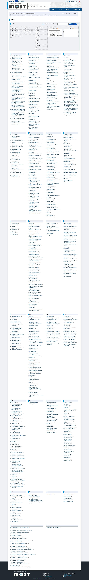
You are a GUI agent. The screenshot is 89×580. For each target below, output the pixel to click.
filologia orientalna (51, 171)
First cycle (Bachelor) (15, 28)
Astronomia (32, 118)
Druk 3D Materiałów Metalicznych (16, 160)
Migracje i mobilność (34, 372)
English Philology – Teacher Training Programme (34, 181)
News (53, 9)
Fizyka (49, 212)
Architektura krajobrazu (34, 100)
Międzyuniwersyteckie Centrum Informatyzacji (41, 578)
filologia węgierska (51, 192)
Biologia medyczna (51, 86)
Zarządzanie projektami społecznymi (19, 552)
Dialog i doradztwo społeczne (18, 140)
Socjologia (67, 414)
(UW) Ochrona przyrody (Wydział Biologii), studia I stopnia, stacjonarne (18, 98)
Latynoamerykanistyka (17, 316)
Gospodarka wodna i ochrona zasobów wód (70, 176)
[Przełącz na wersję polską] (79, 1)
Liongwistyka (15, 331)
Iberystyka (31, 223)
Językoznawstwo (50, 233)
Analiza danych (32, 75)
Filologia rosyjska (51, 181)
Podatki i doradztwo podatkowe (18, 426)
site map (65, 574)
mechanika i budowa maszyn (35, 339)
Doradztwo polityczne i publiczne (16, 154)
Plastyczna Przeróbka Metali (18, 425)
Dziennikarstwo (15, 162)
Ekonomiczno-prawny (34, 163)
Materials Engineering (34, 333)
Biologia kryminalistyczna (52, 84)
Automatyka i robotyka (34, 122)
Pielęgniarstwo (15, 423)
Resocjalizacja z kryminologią (53, 414)
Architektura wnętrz (33, 104)
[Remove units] (63, 32)
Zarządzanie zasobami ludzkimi (18, 560)
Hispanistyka (15, 224)
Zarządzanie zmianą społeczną (18, 562)
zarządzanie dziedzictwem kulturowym (20, 537)
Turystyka (14, 512)
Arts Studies (32, 114)
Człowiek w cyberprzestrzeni (70, 91)
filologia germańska (51, 150)
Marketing (31, 326)
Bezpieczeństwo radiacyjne (53, 72)
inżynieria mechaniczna (34, 290)
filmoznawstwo (50, 136)
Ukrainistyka (32, 493)
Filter (71, 24)
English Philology (33, 178)
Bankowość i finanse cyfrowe (53, 57)
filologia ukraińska (51, 190)
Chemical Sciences (68, 68)
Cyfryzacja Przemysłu (69, 90)
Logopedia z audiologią (17, 349)
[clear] (76, 24)
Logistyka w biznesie (16, 343)
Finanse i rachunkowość (52, 207)
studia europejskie (68, 437)
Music (31, 382)
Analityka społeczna (33, 74)
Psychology (14, 476)
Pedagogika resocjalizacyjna (18, 414)
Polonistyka (14, 441)
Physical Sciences (16, 420)
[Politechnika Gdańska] (55, 32)
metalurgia (32, 357)
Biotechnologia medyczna (52, 95)
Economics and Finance (34, 137)
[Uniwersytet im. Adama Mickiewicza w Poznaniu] (55, 35)
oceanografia (67, 316)
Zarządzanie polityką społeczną (18, 551)
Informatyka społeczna (34, 251)
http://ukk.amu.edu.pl (48, 576)
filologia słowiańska (51, 187)
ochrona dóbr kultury (69, 318)
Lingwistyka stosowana (17, 326)
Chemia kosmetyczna (69, 59)
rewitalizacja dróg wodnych (53, 419)
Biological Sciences (51, 88)
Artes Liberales (32, 111)
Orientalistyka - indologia (69, 337)
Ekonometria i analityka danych (36, 158)
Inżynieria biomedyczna (34, 273)
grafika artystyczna (68, 180)
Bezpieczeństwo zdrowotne (53, 75)
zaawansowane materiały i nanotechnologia (21, 527)
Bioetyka (49, 78)
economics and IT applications (36, 139)
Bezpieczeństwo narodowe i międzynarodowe (52, 70)
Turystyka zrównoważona (17, 519)
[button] (9, 1)
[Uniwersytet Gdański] (55, 34)
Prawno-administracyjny (17, 446)
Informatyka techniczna (34, 254)
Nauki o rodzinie (51, 326)
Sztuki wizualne (68, 460)
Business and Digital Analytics (53, 101)
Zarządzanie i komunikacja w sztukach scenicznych (22, 540)
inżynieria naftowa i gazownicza (36, 295)
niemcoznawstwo (51, 330)
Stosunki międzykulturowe (70, 423)
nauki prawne (49, 344)
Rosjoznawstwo (50, 426)
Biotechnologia (50, 94)
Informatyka (32, 242)
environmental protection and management (35, 188)
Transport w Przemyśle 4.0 (17, 510)
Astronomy (32, 119)
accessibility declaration (68, 575)
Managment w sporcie (34, 325)
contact (65, 576)
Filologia (49, 137)
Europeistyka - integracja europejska (34, 203)
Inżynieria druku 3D (33, 277)
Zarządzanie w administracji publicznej (20, 557)
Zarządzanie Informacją (17, 541)
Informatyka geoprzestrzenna (35, 245)
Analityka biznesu (33, 66)
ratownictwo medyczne (52, 408)
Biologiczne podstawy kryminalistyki (51, 90)
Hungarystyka (15, 232)
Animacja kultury (33, 80)
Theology (14, 505)
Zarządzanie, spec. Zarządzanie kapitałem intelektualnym (24, 554)
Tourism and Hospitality (17, 507)
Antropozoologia (33, 90)
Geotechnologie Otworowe (70, 164)
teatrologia (14, 493)
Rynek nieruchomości (51, 432)
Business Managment (52, 109)
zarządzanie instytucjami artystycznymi (20, 543)
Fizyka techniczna (51, 217)
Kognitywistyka (68, 224)
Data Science (15, 134)
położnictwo (14, 443)
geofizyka (66, 141)
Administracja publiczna (34, 57)
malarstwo (31, 316)
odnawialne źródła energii (70, 326)
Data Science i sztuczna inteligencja (16, 137)
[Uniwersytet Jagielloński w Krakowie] (55, 36)
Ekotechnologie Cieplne (34, 165)
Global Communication (69, 169)
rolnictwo (49, 423)
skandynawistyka (68, 405)
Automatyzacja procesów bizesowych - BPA (34, 128)
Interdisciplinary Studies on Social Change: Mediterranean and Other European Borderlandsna (36, 259)
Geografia (67, 143)
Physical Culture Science (17, 418)
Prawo (14, 449)
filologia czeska (50, 147)
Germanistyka (67, 167)
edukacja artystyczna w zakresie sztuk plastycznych (35, 144)
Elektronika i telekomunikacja (35, 169)
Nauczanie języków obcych (53, 318)
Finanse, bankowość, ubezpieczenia (51, 199)
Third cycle (13, 35)
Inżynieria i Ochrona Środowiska (36, 284)
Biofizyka (49, 80)
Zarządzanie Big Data (16, 533)
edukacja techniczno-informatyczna (33, 150)
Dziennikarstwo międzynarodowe (16, 176)
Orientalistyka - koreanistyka (70, 342)
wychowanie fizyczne (69, 501)
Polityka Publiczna (16, 438)
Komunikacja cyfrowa (69, 230)
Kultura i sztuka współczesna (70, 267)
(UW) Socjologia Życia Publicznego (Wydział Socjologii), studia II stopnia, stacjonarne (18, 102)
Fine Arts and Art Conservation (53, 209)
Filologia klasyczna (51, 160)
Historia (14, 226)
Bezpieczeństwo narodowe (53, 67)
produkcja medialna (16, 454)
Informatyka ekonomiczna (35, 243)
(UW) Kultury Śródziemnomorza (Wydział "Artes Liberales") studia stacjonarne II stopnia (18, 106)
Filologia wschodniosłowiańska (53, 195)
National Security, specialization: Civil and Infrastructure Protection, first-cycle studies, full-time (54, 336)
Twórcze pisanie (15, 521)
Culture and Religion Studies (70, 84)
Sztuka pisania (67, 457)
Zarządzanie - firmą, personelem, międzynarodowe (22, 530)
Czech (38, 33)
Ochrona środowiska (69, 322)
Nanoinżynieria (50, 316)
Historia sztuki (15, 229)
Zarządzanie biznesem (17, 535)
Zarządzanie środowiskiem (17, 555)
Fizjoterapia (49, 210)
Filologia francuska (51, 148)
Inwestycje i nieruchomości (35, 269)
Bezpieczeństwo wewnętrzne (53, 73)
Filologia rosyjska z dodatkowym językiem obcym (53, 184)
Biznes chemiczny (51, 97)
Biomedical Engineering (52, 92)
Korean (38, 40)
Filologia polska (50, 174)
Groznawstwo (67, 181)
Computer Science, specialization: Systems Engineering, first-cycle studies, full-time (71, 109)
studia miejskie (67, 442)
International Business (34, 267)
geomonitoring (67, 161)
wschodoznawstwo (68, 499)
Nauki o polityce (50, 325)
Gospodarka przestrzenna (70, 174)
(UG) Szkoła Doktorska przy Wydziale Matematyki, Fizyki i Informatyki (17, 64)
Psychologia (15, 474)
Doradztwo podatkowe (17, 152)
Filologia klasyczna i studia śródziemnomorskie (52, 163)
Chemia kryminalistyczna (69, 60)
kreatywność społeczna (69, 253)
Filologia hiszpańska (51, 157)
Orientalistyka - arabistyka (70, 334)
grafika (66, 178)
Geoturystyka (67, 166)
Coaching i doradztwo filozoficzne (68, 73)
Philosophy (14, 417)
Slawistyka (67, 407)
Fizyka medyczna (51, 215)
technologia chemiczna (17, 495)
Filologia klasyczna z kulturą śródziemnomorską (52, 165)
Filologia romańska (51, 177)
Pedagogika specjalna (17, 415)
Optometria (67, 328)
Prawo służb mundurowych (18, 452)
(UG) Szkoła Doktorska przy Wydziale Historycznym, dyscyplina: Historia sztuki (17, 60)
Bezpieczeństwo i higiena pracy (53, 59)
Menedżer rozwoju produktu (35, 355)
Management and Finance (35, 318)
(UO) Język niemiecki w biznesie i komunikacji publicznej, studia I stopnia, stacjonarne (18, 82)
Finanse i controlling (51, 204)
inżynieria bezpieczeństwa (35, 272)
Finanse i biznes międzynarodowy (51, 202)
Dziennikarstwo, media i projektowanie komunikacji (17, 173)
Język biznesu (50, 224)
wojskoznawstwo (68, 498)
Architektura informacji (34, 98)
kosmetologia (67, 247)
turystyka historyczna (16, 513)
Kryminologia (67, 261)
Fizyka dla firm (50, 214)
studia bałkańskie (68, 434)
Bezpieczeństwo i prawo (52, 60)
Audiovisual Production (34, 121)
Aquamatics (32, 92)
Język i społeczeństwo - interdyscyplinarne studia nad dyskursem (53, 228)
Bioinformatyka (50, 81)
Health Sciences (15, 223)
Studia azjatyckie (68, 432)
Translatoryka (15, 509)
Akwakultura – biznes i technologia (33, 63)
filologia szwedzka (51, 189)
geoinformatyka (68, 155)
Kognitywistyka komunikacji (70, 226)
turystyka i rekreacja (16, 515)
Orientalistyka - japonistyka (70, 341)
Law (13, 318)
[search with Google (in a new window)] (74, 24)
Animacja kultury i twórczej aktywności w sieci (34, 82)
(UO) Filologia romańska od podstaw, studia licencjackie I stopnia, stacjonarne (17, 74)
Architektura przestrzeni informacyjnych (34, 102)
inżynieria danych (33, 275)
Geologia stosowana (68, 160)
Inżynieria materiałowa (34, 289)
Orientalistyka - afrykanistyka (70, 333)
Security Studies (68, 402)
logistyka (14, 338)
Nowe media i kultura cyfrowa (53, 331)
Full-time (26, 28)
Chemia (66, 57)
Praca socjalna (15, 444)
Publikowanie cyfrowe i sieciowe (19, 477)
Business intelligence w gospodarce (51, 104)
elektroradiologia (33, 171)
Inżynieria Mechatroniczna (35, 292)
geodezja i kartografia (69, 137)
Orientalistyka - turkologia (70, 347)
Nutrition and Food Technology (53, 333)
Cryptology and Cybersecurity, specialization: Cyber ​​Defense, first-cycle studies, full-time (70, 114)
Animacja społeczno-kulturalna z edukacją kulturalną (35, 85)
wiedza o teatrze (68, 496)
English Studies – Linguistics (35, 183)
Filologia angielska (51, 139)
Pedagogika (15, 402)
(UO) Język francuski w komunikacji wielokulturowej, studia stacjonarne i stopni (18, 78)
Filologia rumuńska (51, 186)
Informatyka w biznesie (34, 256)
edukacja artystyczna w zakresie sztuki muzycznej (35, 147)
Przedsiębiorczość (16, 467)
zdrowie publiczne (16, 565)
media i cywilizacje (33, 348)
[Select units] (63, 31)
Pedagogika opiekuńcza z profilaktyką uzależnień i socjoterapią (17, 405)
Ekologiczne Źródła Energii (35, 155)
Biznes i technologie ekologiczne (54, 98)
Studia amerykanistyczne (69, 428)
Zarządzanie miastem (16, 544)
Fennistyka (49, 134)
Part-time (26, 33)
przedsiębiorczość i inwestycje (18, 468)
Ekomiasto (31, 157)
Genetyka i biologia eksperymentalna (68, 135)
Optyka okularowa (68, 330)
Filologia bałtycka (51, 141)
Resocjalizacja (50, 413)
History (14, 231)
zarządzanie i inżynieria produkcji (19, 538)
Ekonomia (32, 160)
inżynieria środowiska (34, 302)
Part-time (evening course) (29, 30)
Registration (76, 9)
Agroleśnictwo (32, 60)
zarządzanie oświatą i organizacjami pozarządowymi (23, 549)
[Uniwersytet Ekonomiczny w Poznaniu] (55, 33)
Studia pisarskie (68, 443)
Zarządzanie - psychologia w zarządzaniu (20, 532)
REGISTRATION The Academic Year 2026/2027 (39, 6)
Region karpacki (50, 409)
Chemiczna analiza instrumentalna (68, 70)
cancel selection (74, 13)
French (38, 35)
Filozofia (49, 197)
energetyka (32, 174)
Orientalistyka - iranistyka (70, 339)
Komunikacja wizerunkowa (70, 239)
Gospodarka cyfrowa (69, 171)
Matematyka (32, 328)
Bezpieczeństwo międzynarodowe (51, 65)
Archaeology (32, 93)
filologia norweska (51, 169)
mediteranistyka (33, 351)
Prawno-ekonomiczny (16, 447)
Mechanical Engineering (34, 336)
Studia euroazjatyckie (69, 436)
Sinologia (66, 404)
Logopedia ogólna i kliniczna (18, 348)
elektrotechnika (32, 172)
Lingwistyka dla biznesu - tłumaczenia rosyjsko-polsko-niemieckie (17, 324)
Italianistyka (32, 307)
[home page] (10, 17)
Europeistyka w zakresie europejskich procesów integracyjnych (34, 206)
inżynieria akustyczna (34, 270)
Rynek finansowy (50, 431)
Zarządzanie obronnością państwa (19, 546)
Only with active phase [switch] (50, 24)
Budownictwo (50, 100)
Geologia (66, 156)
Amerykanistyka (33, 65)
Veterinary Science (51, 493)
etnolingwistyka (33, 190)
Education (32, 140)
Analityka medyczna (33, 72)
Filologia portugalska (51, 175)
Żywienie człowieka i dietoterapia (54, 527)
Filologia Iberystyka (51, 159)
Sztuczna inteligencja (69, 454)
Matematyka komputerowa (35, 330)
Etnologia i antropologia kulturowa (34, 194)
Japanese (38, 38)
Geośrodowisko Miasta (69, 163)
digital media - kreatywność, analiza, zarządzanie (17, 147)
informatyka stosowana (34, 253)
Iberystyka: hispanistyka (34, 226)
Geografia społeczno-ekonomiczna (68, 148)
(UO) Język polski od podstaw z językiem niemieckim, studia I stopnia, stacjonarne (18, 86)
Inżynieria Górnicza (33, 278)
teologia (14, 504)
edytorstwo (32, 152)
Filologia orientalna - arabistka (53, 172)
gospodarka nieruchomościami (71, 172)
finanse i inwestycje (51, 206)
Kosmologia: (67, 248)
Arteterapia (32, 113)
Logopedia (14, 346)
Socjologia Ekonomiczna (69, 416)
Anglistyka (31, 78)
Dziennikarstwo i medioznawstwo (15, 167)
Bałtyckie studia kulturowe (52, 55)
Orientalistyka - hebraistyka (70, 336)
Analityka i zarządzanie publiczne (33, 70)
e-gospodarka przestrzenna (35, 154)
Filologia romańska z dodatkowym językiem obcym (53, 179)
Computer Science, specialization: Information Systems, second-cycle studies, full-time (71, 105)
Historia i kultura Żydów (17, 228)
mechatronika (32, 343)
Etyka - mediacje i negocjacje (35, 199)
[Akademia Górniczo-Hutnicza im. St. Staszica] (55, 31)
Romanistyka (50, 425)
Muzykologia (32, 385)
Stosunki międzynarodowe (70, 425)
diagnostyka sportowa (16, 139)
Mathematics (32, 334)
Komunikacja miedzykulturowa (71, 235)
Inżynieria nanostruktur (34, 296)
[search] (56, 24)
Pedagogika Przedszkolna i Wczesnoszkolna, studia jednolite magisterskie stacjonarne (18, 481)
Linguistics (14, 319)
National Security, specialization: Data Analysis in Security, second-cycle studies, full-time (53, 340)
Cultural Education (68, 82)
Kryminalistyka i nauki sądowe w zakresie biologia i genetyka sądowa (70, 256)
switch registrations (67, 13)
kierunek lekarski (68, 223)
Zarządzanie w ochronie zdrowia (19, 559)
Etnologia (31, 191)
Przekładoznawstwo (16, 473)
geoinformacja (67, 153)
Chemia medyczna (68, 62)
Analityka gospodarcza (34, 68)
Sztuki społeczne (68, 458)
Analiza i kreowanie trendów (35, 77)
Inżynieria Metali (33, 293)
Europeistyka (32, 200)
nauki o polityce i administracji (53, 343)
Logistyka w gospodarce (17, 344)
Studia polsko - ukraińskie (70, 445)
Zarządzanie (15, 529)
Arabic (38, 30)
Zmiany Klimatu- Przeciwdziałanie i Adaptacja (21, 567)
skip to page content (0, 0)
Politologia (14, 431)
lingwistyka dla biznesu (17, 321)
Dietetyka (14, 142)
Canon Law (67, 55)
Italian (38, 48)
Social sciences (67, 411)
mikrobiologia (32, 375)
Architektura (32, 96)
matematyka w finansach (34, 331)
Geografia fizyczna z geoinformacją (68, 145)
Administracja (32, 55)
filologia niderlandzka (51, 167)
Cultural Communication (69, 81)
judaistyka (49, 235)
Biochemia (49, 77)
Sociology (66, 413)
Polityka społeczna (16, 439)
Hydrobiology (15, 234)
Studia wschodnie (68, 449)
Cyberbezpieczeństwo (69, 85)
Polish (38, 43)
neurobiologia (50, 328)
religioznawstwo (50, 411)
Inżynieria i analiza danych (35, 280)
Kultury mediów (68, 276)
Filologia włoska (50, 194)
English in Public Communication (33, 176)
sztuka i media (67, 455)
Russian (38, 45)
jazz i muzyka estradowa (52, 223)
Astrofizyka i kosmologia (34, 116)
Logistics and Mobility (16, 337)
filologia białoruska (51, 142)
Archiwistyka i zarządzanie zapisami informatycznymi (35, 109)
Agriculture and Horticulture (35, 59)
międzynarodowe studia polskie (36, 370)
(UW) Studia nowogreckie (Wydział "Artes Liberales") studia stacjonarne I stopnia (18, 120)
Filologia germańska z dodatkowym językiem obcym (54, 152)
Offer (60, 9)
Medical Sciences (33, 349)
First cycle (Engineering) (15, 30)
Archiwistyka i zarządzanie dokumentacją (34, 106)
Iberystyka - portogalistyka (35, 224)
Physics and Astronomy (17, 421)
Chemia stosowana (68, 63)
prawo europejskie (16, 451)
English (38, 28)
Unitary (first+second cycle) (16, 33)
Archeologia (32, 95)
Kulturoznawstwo (68, 269)
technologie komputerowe (17, 502)
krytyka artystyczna (68, 266)
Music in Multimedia (34, 384)
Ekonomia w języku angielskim (35, 161)
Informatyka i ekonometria (35, 249)
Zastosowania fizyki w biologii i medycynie (21, 563)
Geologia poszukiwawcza (69, 158)
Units (67, 9)
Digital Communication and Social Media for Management (18, 144)
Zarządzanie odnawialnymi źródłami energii (21, 548)
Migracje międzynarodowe (35, 373)
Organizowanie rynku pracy (70, 331)
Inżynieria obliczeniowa (34, 298)
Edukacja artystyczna (34, 142)
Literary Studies (15, 332)
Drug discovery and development (15, 157)
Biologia (49, 83)
